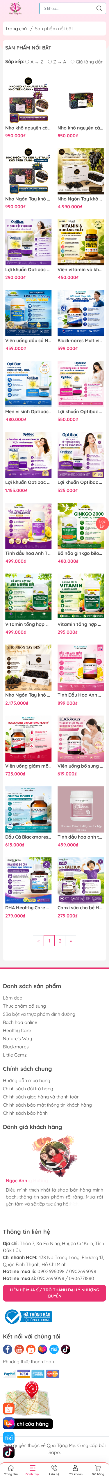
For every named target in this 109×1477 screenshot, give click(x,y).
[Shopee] (30, 1349)
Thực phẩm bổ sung (24, 1006)
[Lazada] (42, 1349)
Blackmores (16, 1047)
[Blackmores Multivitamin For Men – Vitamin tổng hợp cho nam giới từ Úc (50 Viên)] (81, 313)
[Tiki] (54, 1349)
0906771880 (81, 1278)
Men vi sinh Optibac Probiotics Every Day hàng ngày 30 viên (28, 411)
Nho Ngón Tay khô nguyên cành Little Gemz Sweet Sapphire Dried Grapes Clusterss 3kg (28, 695)
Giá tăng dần (89, 62)
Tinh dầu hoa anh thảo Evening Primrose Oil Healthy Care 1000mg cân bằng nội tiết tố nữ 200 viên (81, 837)
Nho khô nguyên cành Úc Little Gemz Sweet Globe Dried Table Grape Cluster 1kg (28, 128)
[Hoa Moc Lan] (15, 8)
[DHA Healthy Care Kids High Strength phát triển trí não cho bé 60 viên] (28, 880)
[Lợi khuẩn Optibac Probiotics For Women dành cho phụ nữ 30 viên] (81, 455)
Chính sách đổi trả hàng (28, 1088)
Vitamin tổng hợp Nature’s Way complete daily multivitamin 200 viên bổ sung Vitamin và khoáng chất (28, 624)
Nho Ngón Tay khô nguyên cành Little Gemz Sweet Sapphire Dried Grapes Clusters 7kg (81, 199)
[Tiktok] (65, 1349)
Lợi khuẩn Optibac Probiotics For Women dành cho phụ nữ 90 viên (28, 482)
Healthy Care (17, 1030)
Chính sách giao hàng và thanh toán (41, 1097)
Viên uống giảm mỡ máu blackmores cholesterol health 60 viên (28, 766)
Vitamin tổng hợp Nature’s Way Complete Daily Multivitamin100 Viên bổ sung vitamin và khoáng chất (81, 624)
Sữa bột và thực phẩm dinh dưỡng (39, 1014)
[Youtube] (19, 1349)
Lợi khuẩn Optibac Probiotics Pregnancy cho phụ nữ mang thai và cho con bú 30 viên (81, 411)
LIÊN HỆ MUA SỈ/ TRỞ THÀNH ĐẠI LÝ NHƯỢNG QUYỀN (54, 1293)
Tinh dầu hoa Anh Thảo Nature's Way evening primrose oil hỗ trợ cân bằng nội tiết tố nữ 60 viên (28, 553)
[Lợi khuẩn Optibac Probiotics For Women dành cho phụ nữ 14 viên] (28, 242)
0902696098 (51, 1271)
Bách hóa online (20, 1022)
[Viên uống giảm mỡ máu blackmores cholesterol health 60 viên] (28, 739)
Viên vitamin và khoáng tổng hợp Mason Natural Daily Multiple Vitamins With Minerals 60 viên (81, 269)
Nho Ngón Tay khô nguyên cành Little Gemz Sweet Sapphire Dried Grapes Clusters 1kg (28, 199)
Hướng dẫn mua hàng (26, 1080)
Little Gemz (15, 1055)
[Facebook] (7, 1349)
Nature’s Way (17, 1038)
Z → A (59, 62)
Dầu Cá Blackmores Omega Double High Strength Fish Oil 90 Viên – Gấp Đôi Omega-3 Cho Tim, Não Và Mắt (28, 837)
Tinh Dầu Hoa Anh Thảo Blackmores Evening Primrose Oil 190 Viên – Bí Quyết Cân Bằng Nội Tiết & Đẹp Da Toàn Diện (81, 695)
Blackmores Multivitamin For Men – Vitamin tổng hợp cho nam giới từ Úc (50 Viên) (81, 340)
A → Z (37, 62)
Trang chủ (16, 28)
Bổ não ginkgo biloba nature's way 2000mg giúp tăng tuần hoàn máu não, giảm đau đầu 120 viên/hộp (81, 553)
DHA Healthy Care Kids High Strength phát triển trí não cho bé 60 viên (28, 907)
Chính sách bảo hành (25, 1113)
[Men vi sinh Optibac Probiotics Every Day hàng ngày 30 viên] (28, 384)
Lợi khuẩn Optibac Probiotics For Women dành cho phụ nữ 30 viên (81, 482)
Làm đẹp (12, 998)
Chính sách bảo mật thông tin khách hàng (47, 1105)
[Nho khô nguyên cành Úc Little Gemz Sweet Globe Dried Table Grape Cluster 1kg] (28, 100)
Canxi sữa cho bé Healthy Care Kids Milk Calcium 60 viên (81, 907)
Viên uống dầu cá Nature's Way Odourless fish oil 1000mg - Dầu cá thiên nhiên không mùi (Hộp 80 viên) (28, 340)
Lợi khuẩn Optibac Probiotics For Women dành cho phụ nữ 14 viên (28, 269)
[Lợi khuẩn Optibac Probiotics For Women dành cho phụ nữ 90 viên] (28, 455)
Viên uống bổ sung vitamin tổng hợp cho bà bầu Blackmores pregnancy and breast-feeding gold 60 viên (81, 766)
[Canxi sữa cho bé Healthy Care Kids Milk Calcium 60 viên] (81, 880)
